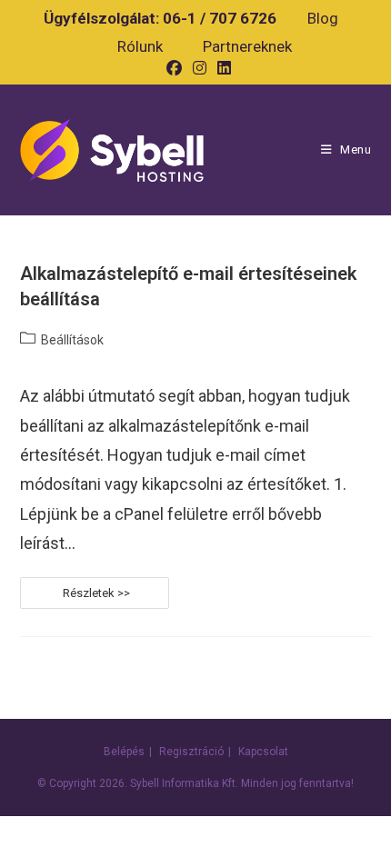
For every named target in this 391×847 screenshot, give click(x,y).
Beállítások (72, 340)
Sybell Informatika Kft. (184, 783)
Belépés (124, 751)
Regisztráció (191, 751)
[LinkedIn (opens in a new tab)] (221, 68)
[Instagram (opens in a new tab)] (199, 68)
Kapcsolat (263, 751)
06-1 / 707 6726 (219, 18)
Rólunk (140, 46)
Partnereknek (247, 46)
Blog (322, 18)
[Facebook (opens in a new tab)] (174, 68)
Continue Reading (157, 597)
